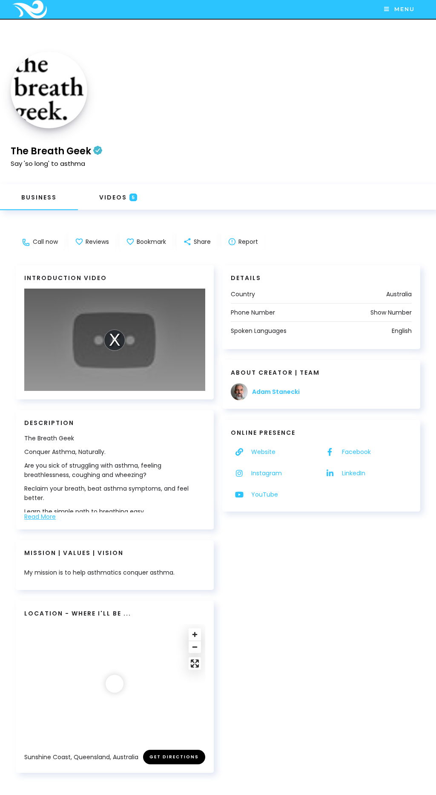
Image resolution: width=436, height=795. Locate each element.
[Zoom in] (195, 634)
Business (39, 197)
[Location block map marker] (114, 684)
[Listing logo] (49, 90)
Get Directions (174, 757)
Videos (117, 197)
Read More (40, 516)
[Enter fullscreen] (195, 663)
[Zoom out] (195, 647)
